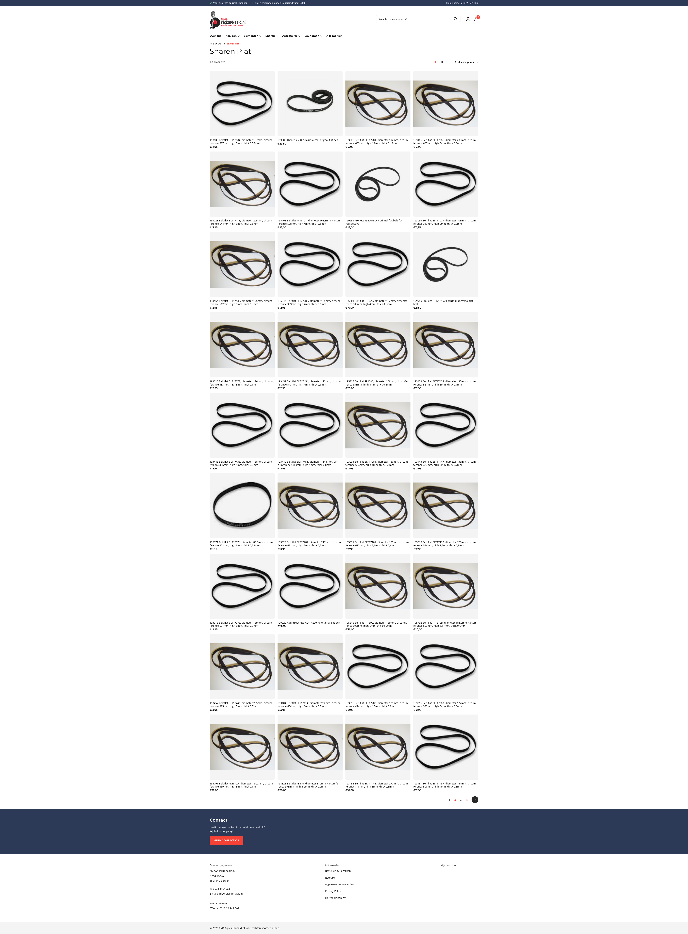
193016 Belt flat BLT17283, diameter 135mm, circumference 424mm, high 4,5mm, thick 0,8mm (377, 704)
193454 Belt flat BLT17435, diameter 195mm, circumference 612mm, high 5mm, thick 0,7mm (241, 302)
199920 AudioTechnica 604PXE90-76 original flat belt (309, 622)
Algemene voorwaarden (339, 884)
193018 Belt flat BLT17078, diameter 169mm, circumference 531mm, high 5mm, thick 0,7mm (241, 624)
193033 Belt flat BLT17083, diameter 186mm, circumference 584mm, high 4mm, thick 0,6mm (377, 463)
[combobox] (418, 19)
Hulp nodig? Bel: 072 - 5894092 (462, 2)
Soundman (312, 35)
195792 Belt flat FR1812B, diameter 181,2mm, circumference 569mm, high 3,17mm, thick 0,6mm (445, 624)
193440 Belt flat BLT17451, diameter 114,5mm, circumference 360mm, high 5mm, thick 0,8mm (308, 463)
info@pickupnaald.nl (231, 893)
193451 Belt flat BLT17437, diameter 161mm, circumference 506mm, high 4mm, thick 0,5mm (445, 785)
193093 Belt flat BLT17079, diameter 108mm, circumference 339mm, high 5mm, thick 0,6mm (445, 222)
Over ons (215, 35)
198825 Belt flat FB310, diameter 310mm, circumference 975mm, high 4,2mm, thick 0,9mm (308, 785)
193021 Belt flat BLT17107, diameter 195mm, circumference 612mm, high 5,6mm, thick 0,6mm (377, 544)
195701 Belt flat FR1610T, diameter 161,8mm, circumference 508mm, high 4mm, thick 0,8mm (309, 222)
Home (213, 43)
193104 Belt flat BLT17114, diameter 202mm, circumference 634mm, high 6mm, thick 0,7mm (309, 704)
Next (475, 799)
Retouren (330, 877)
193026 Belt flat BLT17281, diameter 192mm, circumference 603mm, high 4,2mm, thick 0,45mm (377, 141)
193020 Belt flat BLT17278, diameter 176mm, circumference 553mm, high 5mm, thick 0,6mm (241, 383)
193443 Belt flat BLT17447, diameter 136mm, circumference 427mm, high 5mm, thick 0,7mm (445, 463)
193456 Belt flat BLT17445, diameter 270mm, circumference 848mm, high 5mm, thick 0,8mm (377, 785)
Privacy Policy (333, 891)
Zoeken (455, 19)
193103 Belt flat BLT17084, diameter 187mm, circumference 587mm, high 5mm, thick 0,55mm (241, 141)
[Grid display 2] (441, 62)
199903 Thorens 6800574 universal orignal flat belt (308, 140)
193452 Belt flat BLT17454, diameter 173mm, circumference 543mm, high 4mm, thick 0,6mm (309, 383)
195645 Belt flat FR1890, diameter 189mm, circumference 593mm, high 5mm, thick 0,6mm (376, 624)
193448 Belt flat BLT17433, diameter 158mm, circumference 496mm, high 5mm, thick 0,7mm (241, 463)
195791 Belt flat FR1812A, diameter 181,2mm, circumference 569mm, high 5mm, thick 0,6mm (242, 785)
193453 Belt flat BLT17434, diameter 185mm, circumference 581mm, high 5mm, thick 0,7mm (445, 383)
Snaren (270, 35)
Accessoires (289, 35)
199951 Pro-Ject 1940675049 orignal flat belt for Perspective (373, 222)
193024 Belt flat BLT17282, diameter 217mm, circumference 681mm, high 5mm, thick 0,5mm (309, 544)
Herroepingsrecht (335, 898)
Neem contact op (226, 840)
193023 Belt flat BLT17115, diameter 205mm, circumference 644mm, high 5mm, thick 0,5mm (241, 222)
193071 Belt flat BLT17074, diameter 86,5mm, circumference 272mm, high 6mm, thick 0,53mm (242, 544)
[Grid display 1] (436, 62)
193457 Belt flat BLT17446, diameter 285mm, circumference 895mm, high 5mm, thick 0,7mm (241, 704)
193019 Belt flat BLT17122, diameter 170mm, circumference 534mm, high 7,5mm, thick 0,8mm (445, 544)
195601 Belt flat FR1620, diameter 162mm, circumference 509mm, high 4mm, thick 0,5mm (376, 302)
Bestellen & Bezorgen (338, 870)
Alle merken (334, 35)
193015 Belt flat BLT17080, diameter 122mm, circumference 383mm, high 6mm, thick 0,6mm (445, 704)
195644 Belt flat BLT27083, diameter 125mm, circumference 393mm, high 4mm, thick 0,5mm (309, 302)
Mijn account (449, 865)
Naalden (231, 35)
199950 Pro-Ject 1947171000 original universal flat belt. (443, 302)
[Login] (468, 19)
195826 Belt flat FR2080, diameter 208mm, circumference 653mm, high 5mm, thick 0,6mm (376, 383)
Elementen (251, 35)
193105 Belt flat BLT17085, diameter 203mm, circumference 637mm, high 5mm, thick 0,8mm (445, 141)
